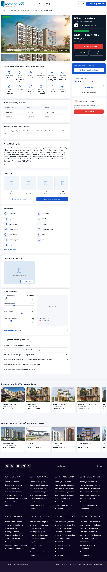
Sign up (99, 466)
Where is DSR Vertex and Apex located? (17, 345)
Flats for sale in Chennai (13, 485)
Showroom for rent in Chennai (16, 545)
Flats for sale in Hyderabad (64, 485)
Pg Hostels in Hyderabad (63, 528)
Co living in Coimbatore (88, 532)
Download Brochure (53, 199)
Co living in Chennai (12, 532)
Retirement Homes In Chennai (16, 499)
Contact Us (72, 564)
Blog (79, 569)
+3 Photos (64, 50)
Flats (9, 78)
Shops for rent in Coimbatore (90, 535)
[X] (29, 466)
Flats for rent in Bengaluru (39, 522)
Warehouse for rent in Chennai (16, 548)
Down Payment (9, 303)
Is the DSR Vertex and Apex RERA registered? (19, 355)
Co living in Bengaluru (37, 532)
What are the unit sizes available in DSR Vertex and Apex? (23, 350)
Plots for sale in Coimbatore (90, 492)
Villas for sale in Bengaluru (39, 488)
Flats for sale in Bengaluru (39, 485)
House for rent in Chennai (14, 525)
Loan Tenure (8, 311)
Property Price (9, 296)
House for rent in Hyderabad (65, 525)
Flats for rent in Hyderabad (64, 522)
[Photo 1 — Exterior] (35, 57)
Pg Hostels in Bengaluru (38, 528)
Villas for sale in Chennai (13, 488)
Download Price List (97, 52)
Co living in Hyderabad (63, 532)
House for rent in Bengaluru (40, 525)
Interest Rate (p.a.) (11, 319)
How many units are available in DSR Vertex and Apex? (22, 364)
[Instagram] (12, 466)
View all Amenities (10, 250)
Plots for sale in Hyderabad (64, 492)
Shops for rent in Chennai (14, 535)
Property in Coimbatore (88, 482)
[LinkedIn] (24, 466)
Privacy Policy (98, 564)
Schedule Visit (90, 112)
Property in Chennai (12, 482)
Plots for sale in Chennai (13, 492)
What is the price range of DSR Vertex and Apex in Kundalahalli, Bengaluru (29, 360)
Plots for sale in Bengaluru (39, 492)
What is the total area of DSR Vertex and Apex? (20, 369)
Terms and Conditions (85, 564)
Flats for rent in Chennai (13, 522)
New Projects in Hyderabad (64, 495)
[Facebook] (7, 466)
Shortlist (82, 53)
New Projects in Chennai (13, 495)
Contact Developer (89, 46)
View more (7, 165)
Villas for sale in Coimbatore (90, 488)
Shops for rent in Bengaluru (39, 535)
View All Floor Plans (20, 199)
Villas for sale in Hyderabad (64, 488)
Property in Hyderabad (63, 482)
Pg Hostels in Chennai (12, 528)
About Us (64, 564)
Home (3, 10)
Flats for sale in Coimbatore (90, 485)
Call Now (90, 87)
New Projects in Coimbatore (90, 495)
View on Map (28, 281)
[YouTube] (18, 466)
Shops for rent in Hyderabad (65, 535)
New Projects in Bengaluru (30, 10)
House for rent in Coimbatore (90, 525)
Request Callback (90, 92)
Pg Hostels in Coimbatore (89, 528)
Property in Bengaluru (13, 10)
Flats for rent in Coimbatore (90, 522)
